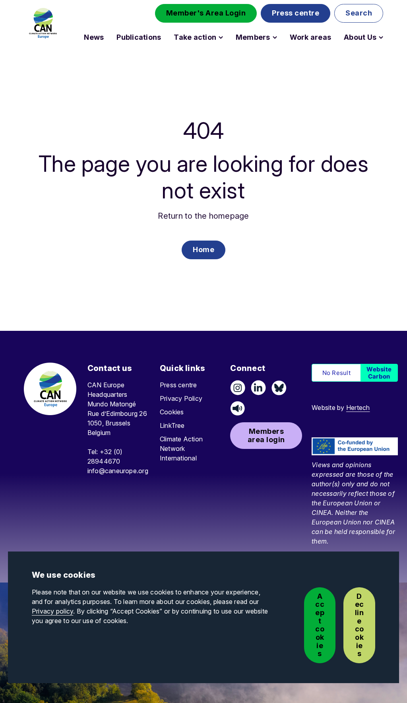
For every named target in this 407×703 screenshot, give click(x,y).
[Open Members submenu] (275, 37)
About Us (360, 37)
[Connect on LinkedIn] (258, 387)
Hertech (358, 408)
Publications (138, 37)
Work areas (310, 37)
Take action (195, 37)
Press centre (178, 385)
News (94, 37)
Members (253, 37)
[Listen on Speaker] (237, 408)
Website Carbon (378, 372)
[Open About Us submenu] (381, 37)
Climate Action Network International (181, 448)
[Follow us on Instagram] (237, 387)
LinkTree (172, 425)
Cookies (172, 412)
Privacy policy (52, 611)
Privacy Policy (181, 398)
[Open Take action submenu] (221, 37)
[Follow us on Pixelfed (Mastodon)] (279, 387)
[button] (206, 13)
